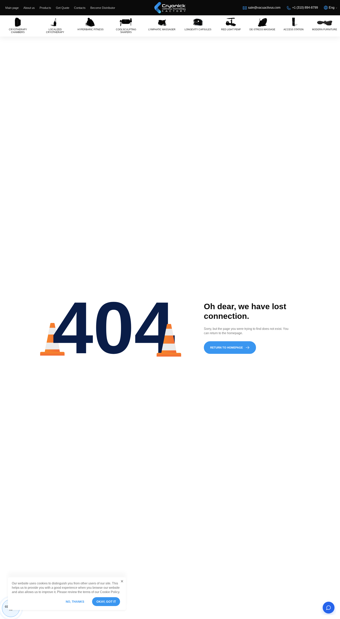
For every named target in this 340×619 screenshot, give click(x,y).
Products (45, 7)
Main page (12, 7)
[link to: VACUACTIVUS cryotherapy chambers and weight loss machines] (170, 7)
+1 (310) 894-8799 (305, 7)
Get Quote (62, 7)
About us (29, 7)
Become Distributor (102, 7)
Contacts (80, 7)
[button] (122, 581)
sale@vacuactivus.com (264, 7)
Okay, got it (106, 601)
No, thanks (75, 601)
